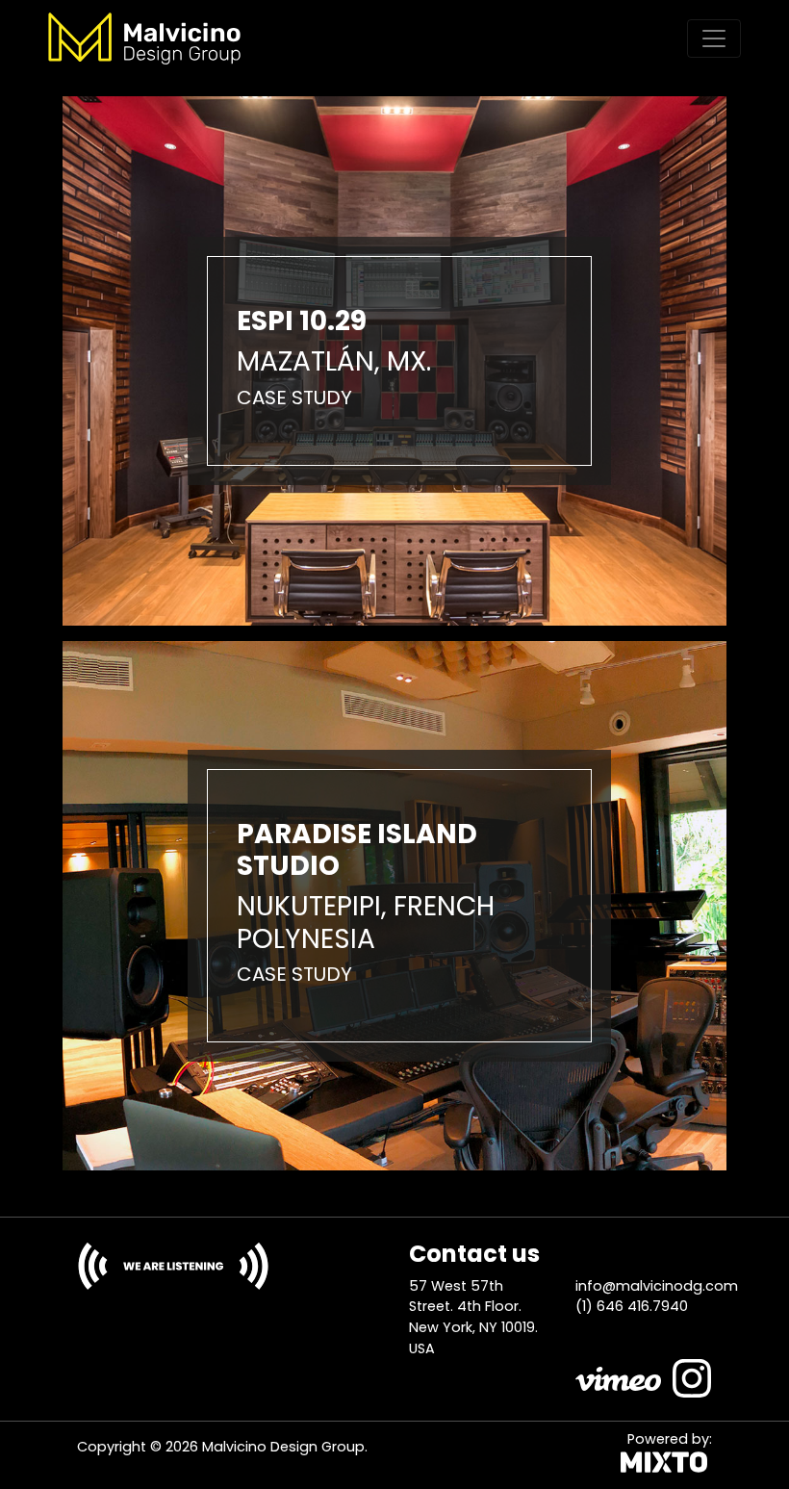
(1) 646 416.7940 (631, 1306)
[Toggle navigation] (714, 38)
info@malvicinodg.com (656, 1286)
